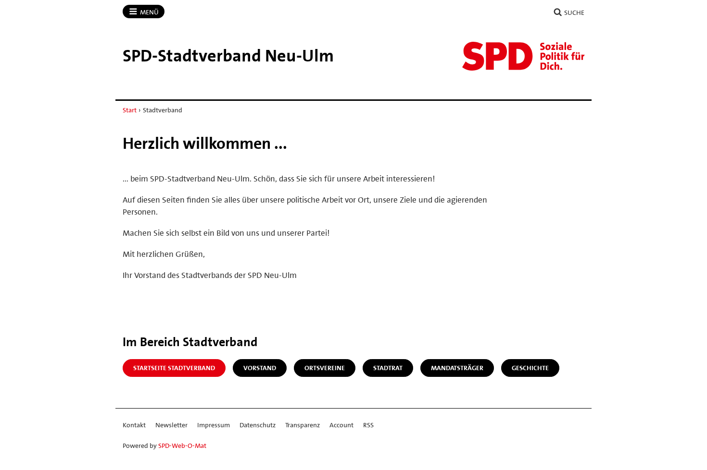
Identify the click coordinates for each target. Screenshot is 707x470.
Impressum (213, 425)
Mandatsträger (457, 367)
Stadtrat (388, 367)
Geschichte (530, 367)
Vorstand (259, 367)
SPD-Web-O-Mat (182, 445)
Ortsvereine (324, 367)
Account (341, 425)
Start (130, 110)
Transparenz (302, 425)
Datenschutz (258, 425)
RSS (368, 425)
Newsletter (171, 425)
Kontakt (134, 425)
